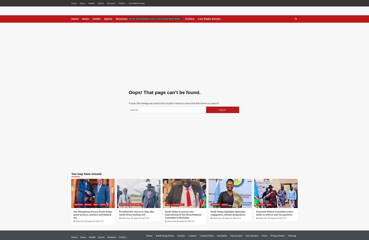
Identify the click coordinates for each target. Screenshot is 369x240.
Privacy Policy (278, 235)
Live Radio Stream (137, 3)
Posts (264, 235)
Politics (122, 3)
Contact (192, 235)
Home (74, 3)
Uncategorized (177, 204)
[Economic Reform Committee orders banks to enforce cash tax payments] (276, 193)
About (149, 235)
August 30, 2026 (93, 221)
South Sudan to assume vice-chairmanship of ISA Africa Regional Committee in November (183, 214)
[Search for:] (167, 110)
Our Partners (252, 235)
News (82, 3)
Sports (101, 3)
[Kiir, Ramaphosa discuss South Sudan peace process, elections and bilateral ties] (93, 193)
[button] (296, 18)
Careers (181, 235)
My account (236, 235)
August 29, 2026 (230, 218)
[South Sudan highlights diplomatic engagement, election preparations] (230, 193)
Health (92, 3)
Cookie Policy (207, 235)
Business (111, 3)
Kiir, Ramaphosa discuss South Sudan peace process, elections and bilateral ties (93, 214)
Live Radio (222, 235)
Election (88, 204)
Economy (260, 204)
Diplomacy (78, 204)
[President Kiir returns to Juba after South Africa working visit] (139, 193)
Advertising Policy (165, 235)
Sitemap (292, 235)
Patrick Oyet (80, 221)
